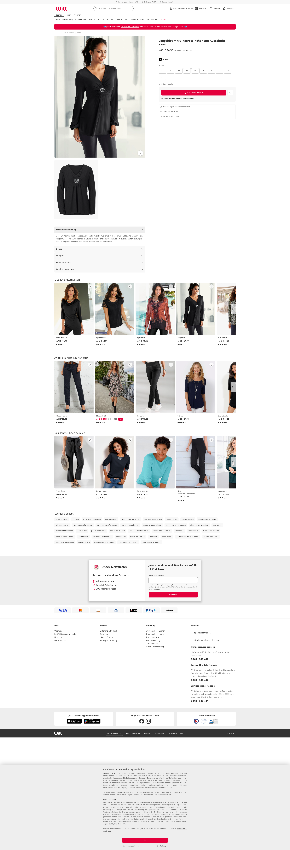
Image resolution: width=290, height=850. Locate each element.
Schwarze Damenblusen (152, 525)
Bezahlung (104, 634)
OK (145, 840)
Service (103, 625)
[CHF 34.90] (195, 309)
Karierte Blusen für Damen (107, 525)
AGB (127, 733)
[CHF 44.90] (74, 309)
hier (181, 785)
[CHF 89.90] (195, 462)
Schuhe (101, 19)
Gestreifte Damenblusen (102, 536)
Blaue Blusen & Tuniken (199, 525)
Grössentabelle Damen (155, 631)
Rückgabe (60, 255)
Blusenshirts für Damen (207, 519)
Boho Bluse (179, 531)
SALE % (163, 19)
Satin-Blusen (121, 536)
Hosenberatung (152, 637)
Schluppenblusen (62, 525)
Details (59, 249)
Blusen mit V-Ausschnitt (65, 542)
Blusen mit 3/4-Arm (117, 531)
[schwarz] (160, 59)
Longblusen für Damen (92, 519)
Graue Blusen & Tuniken (151, 542)
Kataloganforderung (108, 640)
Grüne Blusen (193, 531)
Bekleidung (67, 19)
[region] (145, 807)
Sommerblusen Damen (161, 531)
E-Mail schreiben (202, 633)
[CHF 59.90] (74, 387)
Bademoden (80, 19)
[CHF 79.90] (155, 387)
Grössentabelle (167, 84)
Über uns (58, 631)
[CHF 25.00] (114, 462)
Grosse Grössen (137, 19)
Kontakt (195, 625)
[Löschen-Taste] (131, 8)
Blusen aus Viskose (137, 536)
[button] (55, 32)
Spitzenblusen (171, 519)
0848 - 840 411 (200, 701)
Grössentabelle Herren (155, 634)
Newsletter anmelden (130, 26)
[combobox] (118, 8)
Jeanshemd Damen (98, 531)
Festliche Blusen (62, 519)
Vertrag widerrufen (114, 733)
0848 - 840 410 (200, 659)
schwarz (166, 59)
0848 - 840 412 (200, 680)
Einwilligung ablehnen (130, 846)
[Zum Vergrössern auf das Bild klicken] (140, 153)
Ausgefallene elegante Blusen (187, 536)
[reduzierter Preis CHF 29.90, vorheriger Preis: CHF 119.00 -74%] (114, 387)
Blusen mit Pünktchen (130, 525)
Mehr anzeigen (155, 589)
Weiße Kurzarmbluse (211, 531)
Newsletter (59, 637)
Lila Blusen (153, 536)
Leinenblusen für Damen (138, 531)
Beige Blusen (83, 536)
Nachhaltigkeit (60, 640)
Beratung (150, 625)
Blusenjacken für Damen (83, 525)
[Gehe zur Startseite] (61, 8)
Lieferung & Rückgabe (109, 631)
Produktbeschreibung (66, 229)
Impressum (148, 733)
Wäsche (91, 19)
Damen (59, 15)
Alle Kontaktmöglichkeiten (208, 640)
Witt (56, 625)
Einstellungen (162, 846)
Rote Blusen (217, 525)
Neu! (58, 19)
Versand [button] (189, 50)
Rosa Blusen (82, 531)
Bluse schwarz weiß (211, 536)
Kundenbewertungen (65, 269)
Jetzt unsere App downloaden (84, 715)
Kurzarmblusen (111, 519)
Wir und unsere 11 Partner (113, 773)
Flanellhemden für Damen (104, 542)
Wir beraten (152, 19)
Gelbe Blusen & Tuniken (65, 536)
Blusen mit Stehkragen (64, 531)
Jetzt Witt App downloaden (65, 634)
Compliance (159, 733)
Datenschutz (136, 733)
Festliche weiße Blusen (153, 519)
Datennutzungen (177, 773)
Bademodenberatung (154, 647)
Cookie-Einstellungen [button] (175, 733)
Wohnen (77, 15)
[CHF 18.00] (155, 462)
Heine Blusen (167, 536)
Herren (68, 15)
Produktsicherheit (64, 262)
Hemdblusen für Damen (131, 519)
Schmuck (111, 19)
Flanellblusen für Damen (128, 542)
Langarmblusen (188, 519)
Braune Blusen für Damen (176, 525)
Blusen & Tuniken (67, 33)
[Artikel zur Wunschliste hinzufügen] (230, 92)
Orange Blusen (84, 542)
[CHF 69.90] (155, 309)
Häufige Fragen (106, 637)
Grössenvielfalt (151, 643)
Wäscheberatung (152, 640)
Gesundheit (122, 19)
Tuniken (79, 33)
